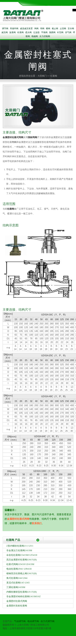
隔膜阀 (52, 32)
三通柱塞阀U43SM (15, 587)
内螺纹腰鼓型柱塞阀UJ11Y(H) (21, 592)
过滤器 (36, 32)
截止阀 (55, 28)
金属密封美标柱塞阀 (16, 605)
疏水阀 (28, 32)
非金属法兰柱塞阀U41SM (19, 550)
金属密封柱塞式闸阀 (13, 137)
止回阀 (63, 28)
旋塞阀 (12, 32)
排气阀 (68, 32)
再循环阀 (14, 28)
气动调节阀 (20, 621)
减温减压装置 (26, 28)
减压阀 (4, 32)
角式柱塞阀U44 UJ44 (16, 578)
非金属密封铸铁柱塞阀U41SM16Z (23, 596)
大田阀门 (42, 76)
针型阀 (60, 32)
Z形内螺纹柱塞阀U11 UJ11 (19, 545)
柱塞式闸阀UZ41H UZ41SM (20, 564)
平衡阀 (44, 32)
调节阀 (5, 28)
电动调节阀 (33, 621)
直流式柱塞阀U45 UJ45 (18, 582)
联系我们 (37, 523)
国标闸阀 (32, 137)
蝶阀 (48, 28)
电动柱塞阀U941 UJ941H (18, 568)
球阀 (42, 28)
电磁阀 (34, 36)
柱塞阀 (20, 32)
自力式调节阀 (47, 621)
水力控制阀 (44, 36)
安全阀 (71, 28)
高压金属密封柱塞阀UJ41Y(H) (21, 559)
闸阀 (36, 28)
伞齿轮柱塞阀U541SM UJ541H (21, 555)
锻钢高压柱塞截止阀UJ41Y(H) (21, 573)
